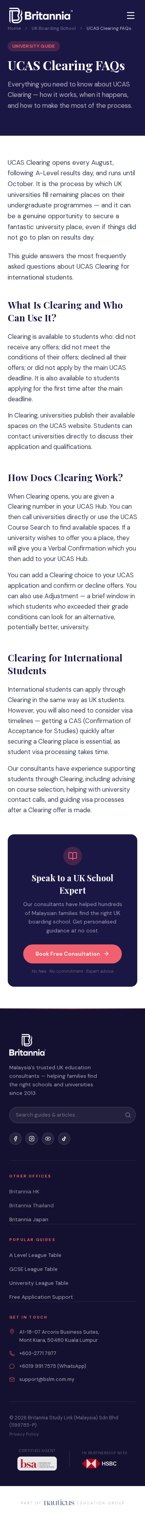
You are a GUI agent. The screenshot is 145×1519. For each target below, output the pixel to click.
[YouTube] (48, 1138)
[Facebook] (15, 1138)
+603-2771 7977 (37, 1353)
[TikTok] (64, 1138)
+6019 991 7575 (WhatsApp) (52, 1366)
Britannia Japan (28, 1219)
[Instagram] (32, 1138)
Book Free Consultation (68, 953)
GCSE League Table (33, 1269)
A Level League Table (35, 1255)
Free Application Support (41, 1297)
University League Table (38, 1283)
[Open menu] (131, 15)
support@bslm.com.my (46, 1379)
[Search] (128, 1115)
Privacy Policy (24, 1434)
